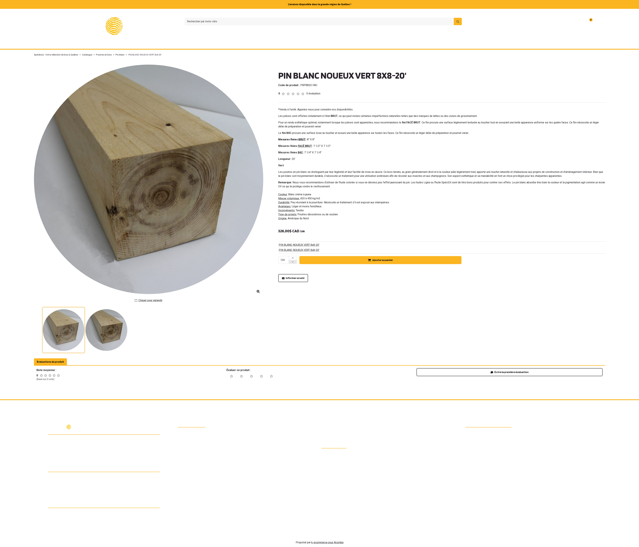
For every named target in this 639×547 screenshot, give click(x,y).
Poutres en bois (104, 54)
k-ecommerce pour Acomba (327, 542)
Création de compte (592, 13)
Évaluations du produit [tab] (50, 361)
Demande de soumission (361, 44)
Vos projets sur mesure (320, 44)
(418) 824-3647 (62, 448)
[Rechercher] (458, 21)
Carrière (572, 13)
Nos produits (259, 44)
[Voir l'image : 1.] (64, 330)
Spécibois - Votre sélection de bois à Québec (56, 54)
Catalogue (87, 54)
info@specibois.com (65, 453)
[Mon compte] (599, 21)
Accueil (238, 44)
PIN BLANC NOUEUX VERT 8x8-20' (299, 244)
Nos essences (287, 44)
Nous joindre (556, 13)
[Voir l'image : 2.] (106, 330)
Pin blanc (119, 54)
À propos (539, 13)
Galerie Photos (395, 44)
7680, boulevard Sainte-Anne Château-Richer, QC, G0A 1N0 (75, 440)
